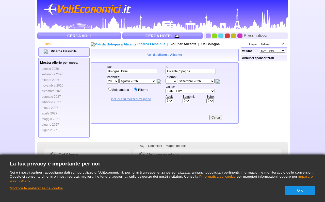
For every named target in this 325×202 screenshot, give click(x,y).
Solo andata (120, 90)
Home (47, 43)
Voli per (183, 44)
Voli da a (164, 55)
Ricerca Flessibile (63, 51)
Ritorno (143, 90)
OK (300, 190)
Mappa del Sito (176, 146)
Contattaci (155, 146)
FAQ (141, 146)
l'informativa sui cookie (217, 176)
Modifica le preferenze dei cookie (36, 188)
